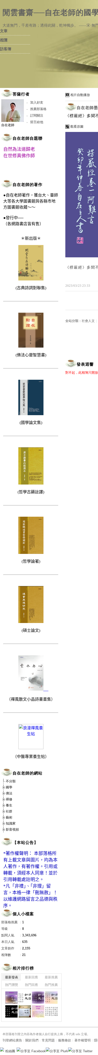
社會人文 (88, 321)
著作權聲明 (82, 1040)
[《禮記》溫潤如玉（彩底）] (51, 997)
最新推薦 (51, 977)
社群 (9, 811)
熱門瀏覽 (11, 985)
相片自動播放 (80, 95)
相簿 (4, 40)
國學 (9, 787)
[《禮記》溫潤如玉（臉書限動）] (11, 997)
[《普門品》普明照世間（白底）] (51, 1011)
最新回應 (31, 977)
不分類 (11, 781)
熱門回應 (31, 985)
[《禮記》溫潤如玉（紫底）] (38, 997)
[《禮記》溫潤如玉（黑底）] (11, 1011)
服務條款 (64, 1040)
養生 (9, 805)
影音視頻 (12, 829)
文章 (4, 31)
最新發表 (11, 977)
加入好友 (36, 102)
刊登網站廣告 (12, 1040)
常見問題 (48, 1040)
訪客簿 (5, 49)
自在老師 (7, 125)
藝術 (9, 817)
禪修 (9, 799)
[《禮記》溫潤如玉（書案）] (25, 1011)
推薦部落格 (38, 109)
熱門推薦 (51, 985)
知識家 (11, 823)
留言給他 (36, 122)
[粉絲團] (2, 1049)
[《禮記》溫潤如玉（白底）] (25, 997)
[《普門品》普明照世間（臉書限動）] (38, 1011)
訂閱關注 (36, 115)
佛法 (9, 793)
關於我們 (31, 1040)
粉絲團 (10, 1051)
